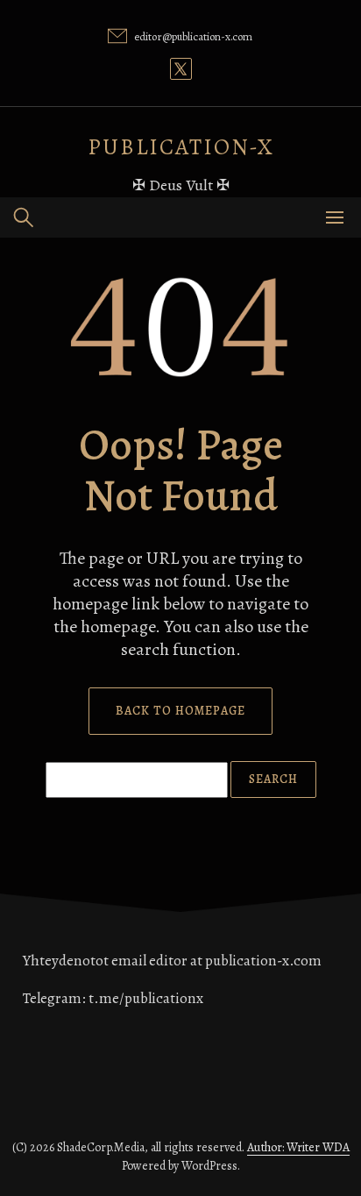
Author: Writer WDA (298, 1147)
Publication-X (181, 147)
